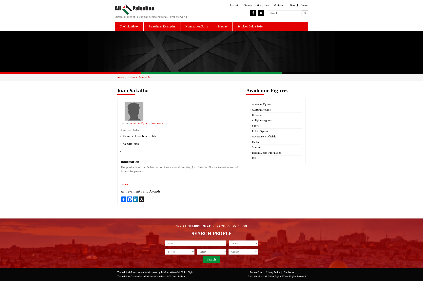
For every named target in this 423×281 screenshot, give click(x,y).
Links (292, 5)
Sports (256, 125)
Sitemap (248, 5)
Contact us (279, 5)
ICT (254, 158)
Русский (234, 5)
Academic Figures (140, 123)
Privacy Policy (273, 272)
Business (257, 115)
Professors (157, 123)
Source (125, 184)
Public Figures (260, 131)
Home (120, 77)
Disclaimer (289, 272)
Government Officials (264, 136)
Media (222, 26)
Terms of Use (256, 272)
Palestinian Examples (162, 26)
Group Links (263, 5)
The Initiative (128, 26)
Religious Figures (262, 120)
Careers (304, 5)
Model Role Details (139, 77)
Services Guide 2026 (250, 26)
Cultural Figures (261, 109)
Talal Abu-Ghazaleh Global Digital (177, 272)
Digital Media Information (266, 152)
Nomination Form (196, 26)
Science (256, 147)
